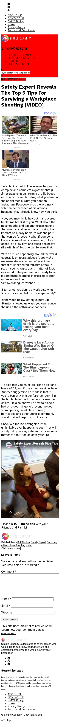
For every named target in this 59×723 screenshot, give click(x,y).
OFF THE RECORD (19, 55)
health (12, 677)
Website (6, 612)
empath (27, 686)
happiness (41, 683)
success (4, 689)
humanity (4, 686)
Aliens (44, 686)
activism (12, 683)
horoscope (33, 683)
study (34, 680)
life (16, 677)
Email (5, 605)
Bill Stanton (23, 542)
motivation (21, 677)
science (21, 680)
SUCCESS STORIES (19, 64)
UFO (49, 686)
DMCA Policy (16, 21)
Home (11, 24)
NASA (18, 683)
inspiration (5, 677)
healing (39, 686)
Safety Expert (38, 542)
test (27, 683)
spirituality (42, 677)
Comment (8, 571)
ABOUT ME (15, 15)
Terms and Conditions (21, 30)
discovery (12, 686)
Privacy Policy (16, 27)
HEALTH (13, 61)
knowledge (20, 686)
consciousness (31, 677)
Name (6, 599)
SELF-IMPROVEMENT (21, 58)
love (26, 680)
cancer (22, 683)
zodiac (48, 683)
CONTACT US (16, 18)
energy (33, 686)
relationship (41, 680)
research (14, 680)
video (29, 545)
